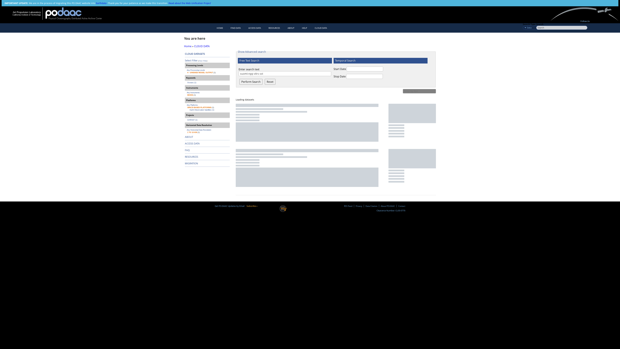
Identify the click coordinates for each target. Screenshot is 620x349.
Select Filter (191, 60)
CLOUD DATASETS (195, 53)
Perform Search (251, 82)
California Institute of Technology (27, 15)
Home (220, 27)
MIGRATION (191, 163)
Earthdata (101, 3)
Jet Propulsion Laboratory (27, 12)
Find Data (236, 27)
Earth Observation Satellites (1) (202, 110)
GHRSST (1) (192, 120)
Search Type (529, 24)
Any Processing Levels (196, 70)
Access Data (254, 27)
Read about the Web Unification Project (190, 3)
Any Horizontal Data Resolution (199, 130)
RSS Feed (348, 206)
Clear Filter (203, 61)
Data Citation (371, 206)
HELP (304, 27)
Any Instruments (193, 93)
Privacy (359, 206)
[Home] (76, 13)
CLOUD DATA (321, 27)
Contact (401, 206)
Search (539, 24)
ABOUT (189, 136)
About (291, 27)
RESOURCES (274, 27)
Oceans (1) (191, 83)
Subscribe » (252, 206)
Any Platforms (192, 105)
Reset (270, 82)
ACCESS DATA (192, 143)
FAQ (187, 150)
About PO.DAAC (388, 206)
